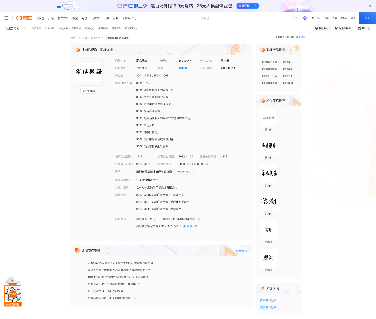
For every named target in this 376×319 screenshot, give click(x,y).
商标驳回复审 (269, 69)
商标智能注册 (269, 62)
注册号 (161, 60)
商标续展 (288, 62)
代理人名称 (122, 187)
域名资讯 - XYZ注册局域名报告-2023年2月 (114, 284)
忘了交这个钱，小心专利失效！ (107, 291)
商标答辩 (288, 69)
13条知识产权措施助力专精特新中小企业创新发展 (118, 277)
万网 (84, 37)
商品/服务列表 (123, 83)
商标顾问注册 (269, 83)
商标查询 (288, 83)
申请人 (119, 171)
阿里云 (74, 37)
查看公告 (195, 219)
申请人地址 (122, 180)
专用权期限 (164, 164)
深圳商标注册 (268, 307)
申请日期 (205, 68)
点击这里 (301, 36)
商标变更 (288, 76)
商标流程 (120, 195)
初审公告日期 (165, 156)
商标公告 (120, 219)
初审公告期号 (123, 156)
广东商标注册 (268, 300)
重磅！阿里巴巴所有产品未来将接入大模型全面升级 (119, 270)
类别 (160, 68)
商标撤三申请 (269, 76)
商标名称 (120, 60)
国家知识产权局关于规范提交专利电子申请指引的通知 (121, 263)
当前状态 (205, 60)
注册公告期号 (208, 156)
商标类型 (120, 68)
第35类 (183, 68)
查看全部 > (242, 250)
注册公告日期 (123, 164)
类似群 (119, 75)
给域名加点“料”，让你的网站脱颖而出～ (112, 298)
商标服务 (96, 37)
